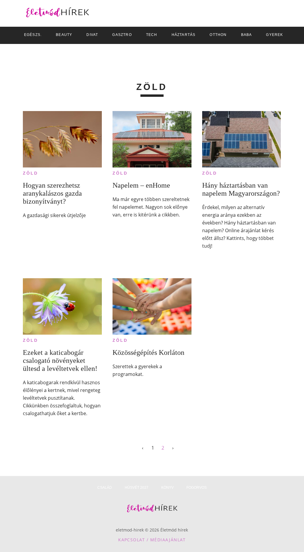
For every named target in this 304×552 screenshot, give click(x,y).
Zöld (30, 173)
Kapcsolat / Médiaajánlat (152, 539)
